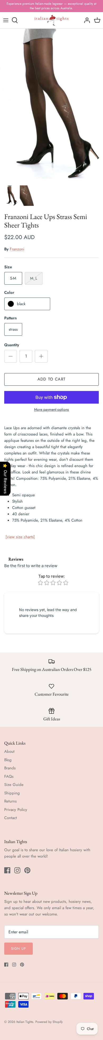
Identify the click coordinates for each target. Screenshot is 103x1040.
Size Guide (14, 785)
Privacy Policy (15, 810)
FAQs (8, 776)
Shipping (12, 793)
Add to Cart (51, 379)
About (9, 751)
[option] (51, 105)
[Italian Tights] (51, 20)
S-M (13, 278)
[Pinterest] (27, 870)
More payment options (51, 409)
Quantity (11, 345)
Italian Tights (24, 1021)
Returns (10, 801)
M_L (33, 278)
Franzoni (17, 249)
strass (13, 329)
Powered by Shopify (49, 1021)
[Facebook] (7, 870)
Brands (10, 768)
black (21, 304)
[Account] (85, 20)
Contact (10, 818)
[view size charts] (20, 537)
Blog (8, 760)
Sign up (18, 948)
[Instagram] (17, 870)
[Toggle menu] (6, 20)
